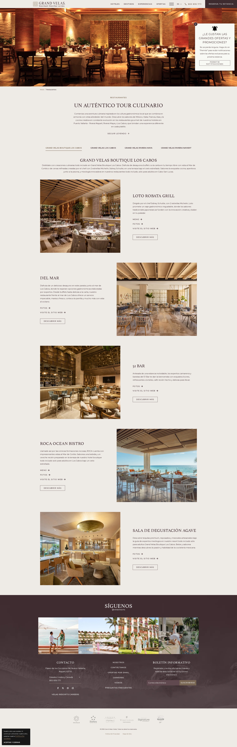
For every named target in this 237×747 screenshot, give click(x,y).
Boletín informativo (171, 662)
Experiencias (145, 4)
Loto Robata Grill (154, 195)
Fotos (138, 224)
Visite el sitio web (144, 229)
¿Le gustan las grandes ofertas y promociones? (215, 38)
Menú (137, 219)
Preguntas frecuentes (118, 688)
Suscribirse (188, 683)
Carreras (118, 678)
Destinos (129, 4)
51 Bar (139, 365)
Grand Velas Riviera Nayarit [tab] (176, 148)
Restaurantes (51, 89)
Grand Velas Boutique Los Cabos (118, 160)
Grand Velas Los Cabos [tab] (103, 148)
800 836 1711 (55, 680)
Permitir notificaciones (214, 63)
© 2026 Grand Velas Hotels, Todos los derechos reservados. (118, 729)
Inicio (42, 89)
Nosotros (118, 662)
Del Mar (49, 277)
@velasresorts (118, 609)
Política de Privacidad (112, 734)
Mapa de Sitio (127, 734)
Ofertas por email (118, 672)
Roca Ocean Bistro (62, 443)
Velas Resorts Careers (65, 694)
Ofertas (161, 4)
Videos (118, 683)
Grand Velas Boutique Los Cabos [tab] (64, 148)
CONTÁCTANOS (118, 667)
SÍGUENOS (118, 605)
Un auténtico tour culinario (118, 104)
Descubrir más (145, 238)
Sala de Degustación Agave (164, 530)
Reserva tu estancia (221, 4)
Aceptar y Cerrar (12, 742)
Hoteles (115, 4)
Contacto (65, 662)
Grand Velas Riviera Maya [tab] (138, 148)
